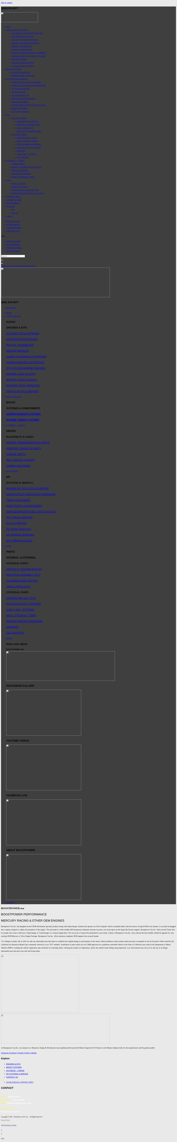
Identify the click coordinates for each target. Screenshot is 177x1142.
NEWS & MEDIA (13, 225)
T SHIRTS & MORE (14, 228)
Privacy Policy (5, 1120)
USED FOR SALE (13, 231)
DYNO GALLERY (13, 221)
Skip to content (6, 3)
